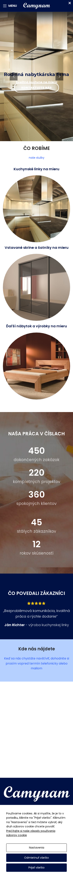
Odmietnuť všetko (36, 858)
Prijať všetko (36, 867)
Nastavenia (36, 847)
